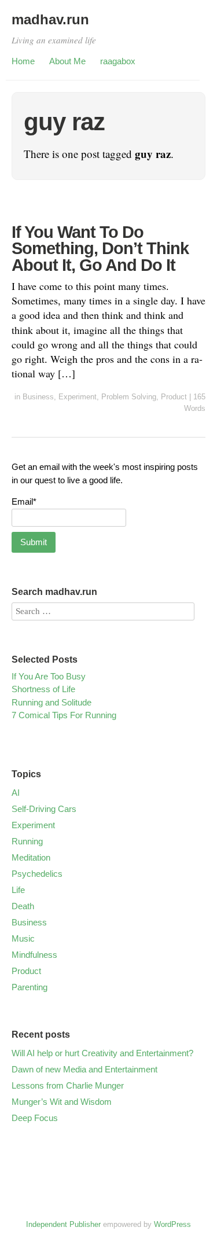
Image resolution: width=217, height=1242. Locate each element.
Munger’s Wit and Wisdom (62, 1102)
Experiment (77, 396)
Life (18, 890)
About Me (67, 61)
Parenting (29, 987)
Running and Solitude (51, 702)
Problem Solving (128, 396)
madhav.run (50, 19)
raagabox (117, 61)
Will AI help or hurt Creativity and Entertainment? (102, 1053)
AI (16, 793)
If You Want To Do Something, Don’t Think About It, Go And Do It (100, 248)
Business (38, 396)
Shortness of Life (43, 689)
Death (23, 906)
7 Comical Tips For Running (64, 715)
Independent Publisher (63, 1224)
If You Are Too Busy (49, 676)
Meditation (31, 857)
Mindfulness (34, 955)
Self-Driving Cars (44, 809)
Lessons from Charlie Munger (68, 1085)
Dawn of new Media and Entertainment (84, 1069)
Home (23, 61)
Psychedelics (37, 874)
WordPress (172, 1224)
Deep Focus (35, 1118)
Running (27, 841)
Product (174, 396)
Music (23, 938)
